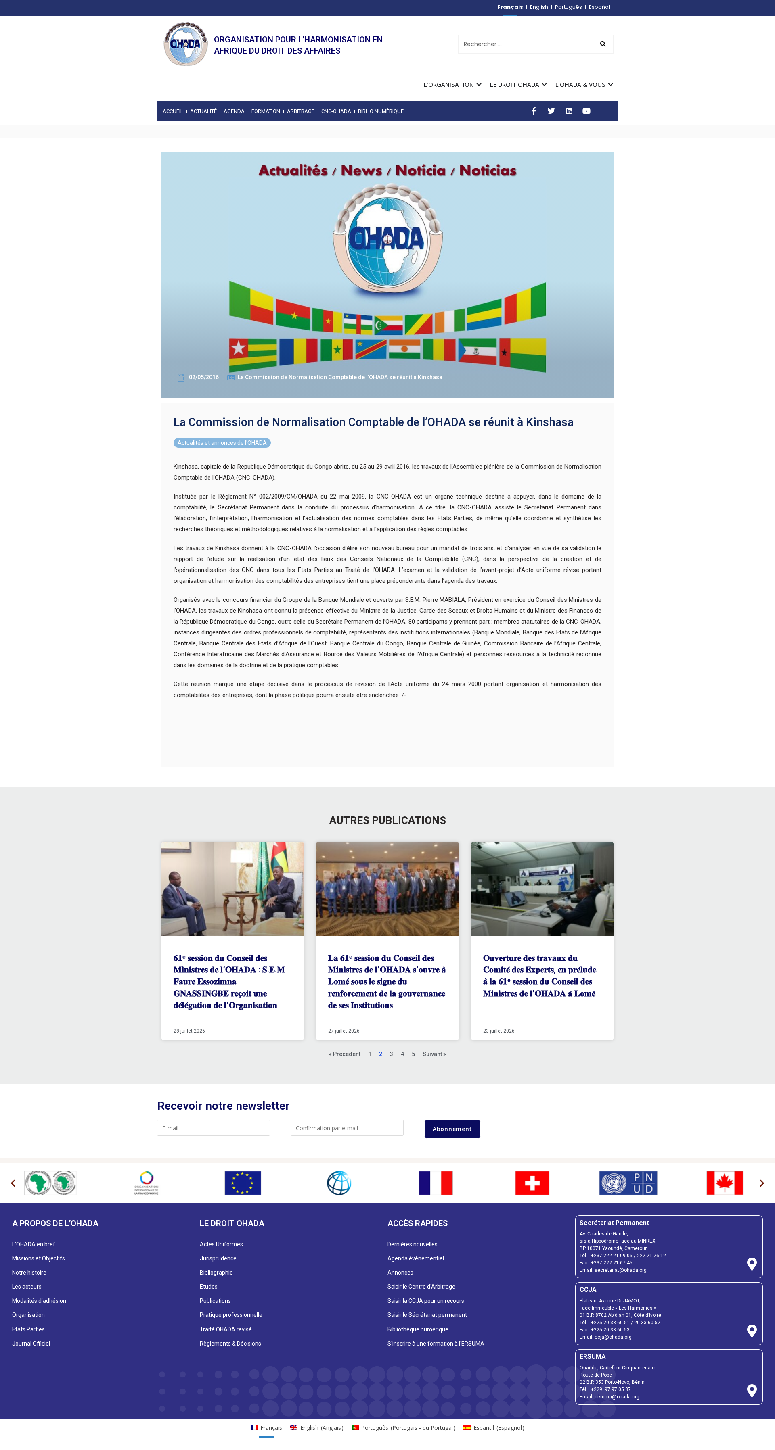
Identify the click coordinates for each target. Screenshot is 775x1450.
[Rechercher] (603, 44)
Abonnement (452, 1129)
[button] (13, 1183)
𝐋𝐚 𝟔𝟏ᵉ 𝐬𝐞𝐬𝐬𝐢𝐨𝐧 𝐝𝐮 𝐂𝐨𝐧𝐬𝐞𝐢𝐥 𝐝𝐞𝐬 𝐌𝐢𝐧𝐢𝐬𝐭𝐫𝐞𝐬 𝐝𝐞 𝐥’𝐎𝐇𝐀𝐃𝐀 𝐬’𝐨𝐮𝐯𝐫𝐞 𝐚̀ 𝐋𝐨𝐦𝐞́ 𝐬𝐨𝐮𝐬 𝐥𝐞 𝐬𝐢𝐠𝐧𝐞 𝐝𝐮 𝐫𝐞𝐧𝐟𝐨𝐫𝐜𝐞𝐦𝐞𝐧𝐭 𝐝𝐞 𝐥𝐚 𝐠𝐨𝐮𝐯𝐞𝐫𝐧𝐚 (387, 981)
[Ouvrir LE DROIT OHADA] (544, 84)
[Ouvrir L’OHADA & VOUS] (610, 84)
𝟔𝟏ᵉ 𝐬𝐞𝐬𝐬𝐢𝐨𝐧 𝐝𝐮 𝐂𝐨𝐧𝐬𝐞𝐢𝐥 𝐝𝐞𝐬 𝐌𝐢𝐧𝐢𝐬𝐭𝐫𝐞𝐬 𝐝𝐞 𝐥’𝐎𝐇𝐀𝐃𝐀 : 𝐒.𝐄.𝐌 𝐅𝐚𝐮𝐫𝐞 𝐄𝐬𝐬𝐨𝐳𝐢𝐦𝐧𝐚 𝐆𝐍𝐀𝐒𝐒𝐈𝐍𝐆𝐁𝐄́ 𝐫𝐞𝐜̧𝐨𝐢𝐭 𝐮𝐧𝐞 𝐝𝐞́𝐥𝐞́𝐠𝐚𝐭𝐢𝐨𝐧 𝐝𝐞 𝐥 (229, 981)
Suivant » (434, 1054)
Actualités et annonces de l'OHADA (222, 443)
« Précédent (344, 1054)
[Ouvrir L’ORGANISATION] (479, 84)
